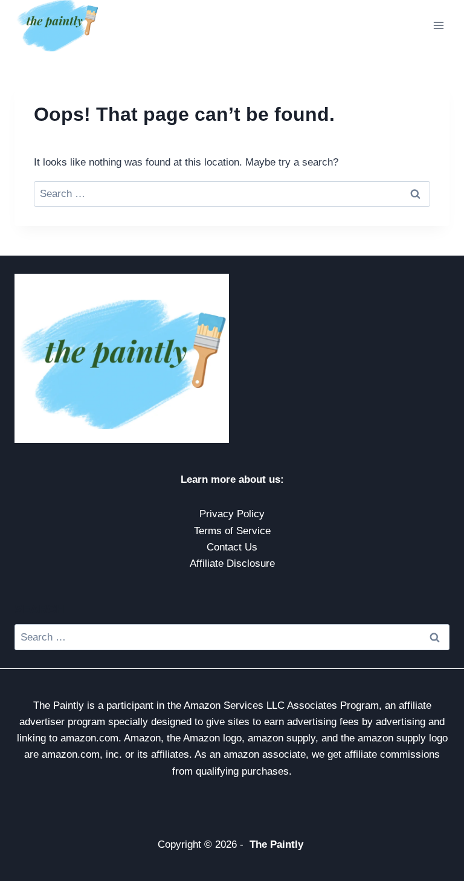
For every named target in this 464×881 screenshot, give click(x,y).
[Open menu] (438, 25)
